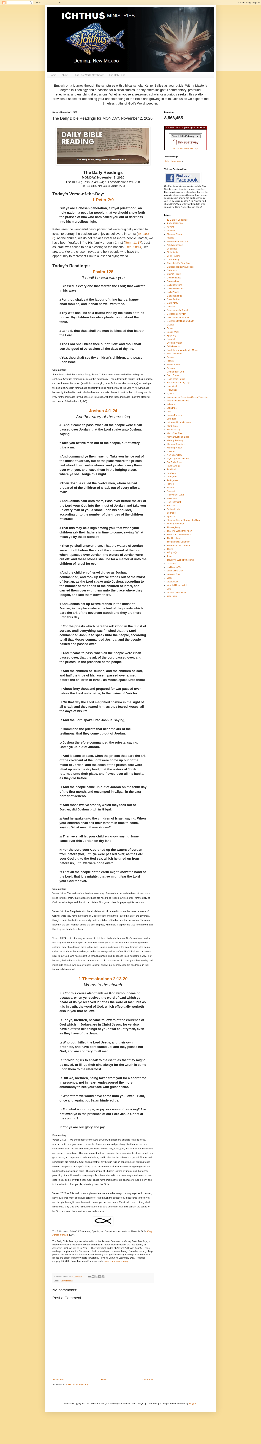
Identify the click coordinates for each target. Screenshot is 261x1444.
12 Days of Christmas (177, 220)
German (171, 368)
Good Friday (173, 375)
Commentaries (174, 277)
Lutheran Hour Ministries (179, 422)
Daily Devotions (174, 285)
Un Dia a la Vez (174, 567)
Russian (171, 505)
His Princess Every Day (178, 382)
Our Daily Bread (174, 462)
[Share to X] (96, 1276)
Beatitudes (172, 249)
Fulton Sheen (173, 364)
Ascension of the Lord (177, 241)
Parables (171, 473)
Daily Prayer (173, 292)
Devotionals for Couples (178, 310)
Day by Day (172, 303)
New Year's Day (174, 455)
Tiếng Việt (172, 552)
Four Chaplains (174, 353)
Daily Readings (67, 1281)
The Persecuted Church (178, 545)
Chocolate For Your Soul (179, 263)
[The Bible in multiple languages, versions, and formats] (186, 145)
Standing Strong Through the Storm (184, 520)
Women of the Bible (176, 592)
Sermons (171, 513)
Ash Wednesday (175, 245)
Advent (170, 227)
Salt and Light (173, 509)
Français (171, 357)
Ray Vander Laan (175, 495)
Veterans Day (173, 574)
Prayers (170, 484)
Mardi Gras (172, 426)
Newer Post (58, 1379)
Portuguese (172, 480)
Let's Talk (171, 419)
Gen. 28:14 (133, 247)
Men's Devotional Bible (178, 437)
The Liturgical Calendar (178, 542)
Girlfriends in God (175, 372)
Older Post (148, 1379)
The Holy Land (117, 74)
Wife (169, 589)
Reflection (172, 498)
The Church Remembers (179, 534)
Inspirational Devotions (178, 400)
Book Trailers (173, 256)
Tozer (169, 556)
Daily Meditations (175, 288)
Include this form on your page (185, 148)
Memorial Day (173, 429)
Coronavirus (173, 281)
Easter (170, 328)
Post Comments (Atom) (77, 1384)
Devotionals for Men (176, 314)
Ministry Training (175, 440)
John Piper (172, 408)
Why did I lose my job (177, 585)
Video (170, 578)
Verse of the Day (175, 570)
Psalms (170, 487)
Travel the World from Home (180, 560)
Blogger (192, 1403)
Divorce (170, 325)
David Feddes (173, 299)
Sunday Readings (175, 523)
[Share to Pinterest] (103, 1276)
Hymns (170, 393)
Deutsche (171, 306)
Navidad (171, 451)
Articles (170, 238)
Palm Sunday (173, 466)
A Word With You (175, 223)
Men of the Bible (175, 433)
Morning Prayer (174, 447)
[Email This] (89, 1276)
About (65, 74)
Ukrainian (171, 563)
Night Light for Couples (178, 458)
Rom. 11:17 (133, 242)
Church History (174, 274)
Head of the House (176, 379)
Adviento (171, 230)
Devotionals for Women (178, 317)
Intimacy (171, 404)
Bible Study (172, 252)
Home (53, 74)
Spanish (171, 516)
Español (171, 339)
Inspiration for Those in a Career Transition (187, 397)
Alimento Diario (174, 234)
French (170, 361)
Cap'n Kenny (173, 259)
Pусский (171, 491)
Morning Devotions (176, 444)
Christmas (172, 270)
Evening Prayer (174, 343)
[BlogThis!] (93, 1276)
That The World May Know (89, 74)
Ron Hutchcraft (174, 502)
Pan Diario (172, 469)
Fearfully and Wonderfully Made (182, 350)
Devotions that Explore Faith (180, 321)
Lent (169, 411)
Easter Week (173, 332)
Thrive (170, 549)
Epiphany (171, 335)
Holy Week (172, 386)
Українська (172, 596)
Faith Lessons (173, 346)
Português (172, 476)
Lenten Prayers (174, 415)
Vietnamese (172, 581)
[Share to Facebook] (99, 1276)
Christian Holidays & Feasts (180, 267)
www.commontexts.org (116, 1261)
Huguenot (171, 390)
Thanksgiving (173, 527)
